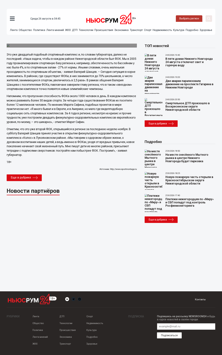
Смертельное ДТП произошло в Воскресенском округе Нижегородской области (187, 106)
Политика (39, 30)
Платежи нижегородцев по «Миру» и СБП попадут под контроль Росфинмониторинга (189, 202)
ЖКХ (68, 30)
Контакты (200, 299)
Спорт (147, 30)
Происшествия (103, 30)
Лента (14, 30)
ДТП (75, 30)
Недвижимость (162, 30)
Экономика (121, 30)
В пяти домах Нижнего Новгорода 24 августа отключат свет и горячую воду (189, 62)
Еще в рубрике (21, 177)
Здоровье (206, 30)
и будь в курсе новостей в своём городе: (186, 318)
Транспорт (136, 30)
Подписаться (169, 335)
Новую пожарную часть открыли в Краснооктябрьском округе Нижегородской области (189, 180)
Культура (178, 30)
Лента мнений (55, 30)
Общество (25, 30)
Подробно (192, 30)
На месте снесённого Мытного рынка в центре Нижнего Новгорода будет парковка (186, 158)
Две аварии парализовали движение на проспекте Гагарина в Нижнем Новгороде (189, 84)
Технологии (86, 30)
